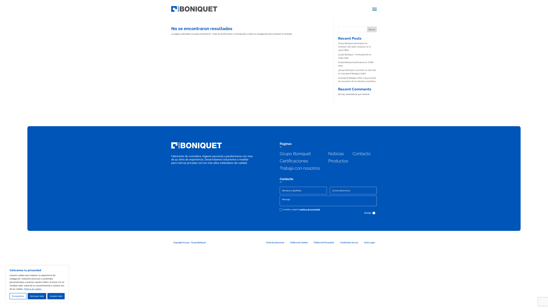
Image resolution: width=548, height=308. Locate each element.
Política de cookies (33, 289)
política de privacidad (310, 209)
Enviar (367, 213)
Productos (338, 160)
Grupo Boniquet (295, 153)
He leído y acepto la (301, 209)
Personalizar (18, 296)
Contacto (361, 153)
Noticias (336, 153)
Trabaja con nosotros (300, 168)
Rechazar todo (37, 296)
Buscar (372, 29)
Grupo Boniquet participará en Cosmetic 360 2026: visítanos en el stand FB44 (354, 46)
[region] (37, 284)
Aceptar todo (56, 296)
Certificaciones (294, 160)
